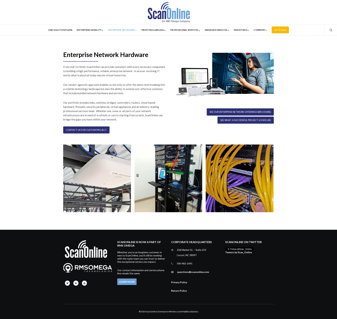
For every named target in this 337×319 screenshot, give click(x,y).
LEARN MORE (127, 281)
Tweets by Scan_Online (238, 252)
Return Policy (179, 290)
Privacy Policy (179, 282)
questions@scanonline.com (193, 271)
